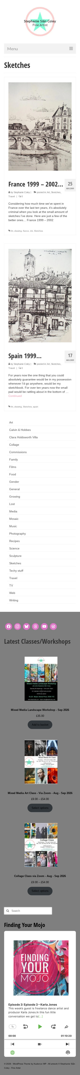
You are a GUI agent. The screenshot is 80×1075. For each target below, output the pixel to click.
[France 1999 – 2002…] (40, 126)
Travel (11, 196)
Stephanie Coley (22, 192)
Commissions (18, 452)
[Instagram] (17, 626)
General (14, 489)
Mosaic (13, 518)
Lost (12, 504)
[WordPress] (53, 626)
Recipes (14, 541)
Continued (15, 396)
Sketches (56, 192)
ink (31, 231)
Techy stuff (16, 570)
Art (48, 192)
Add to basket (40, 724)
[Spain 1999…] (40, 295)
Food (12, 474)
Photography (17, 533)
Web (12, 593)
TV (11, 585)
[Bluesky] (26, 626)
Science (14, 548)
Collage (14, 444)
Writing (13, 600)
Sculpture (15, 555)
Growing (14, 496)
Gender (14, 481)
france (26, 231)
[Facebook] (8, 626)
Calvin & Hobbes (20, 429)
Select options (40, 807)
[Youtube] (44, 626)
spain (35, 407)
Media (13, 511)
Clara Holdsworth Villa (23, 437)
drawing (18, 231)
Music (13, 526)
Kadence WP (40, 1064)
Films (12, 467)
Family (13, 459)
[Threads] (35, 626)
